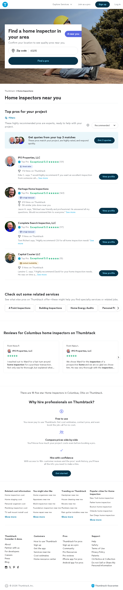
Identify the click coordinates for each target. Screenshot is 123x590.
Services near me (42, 552)
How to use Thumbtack (45, 541)
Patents (95, 555)
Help (94, 541)
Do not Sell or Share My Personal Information (103, 564)
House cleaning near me (72, 499)
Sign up (37, 545)
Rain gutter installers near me (75, 512)
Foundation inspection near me (47, 508)
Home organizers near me (44, 495)
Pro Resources (70, 552)
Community (68, 548)
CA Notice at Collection (103, 559)
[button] (23, 162)
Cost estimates (41, 555)
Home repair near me (42, 512)
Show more (10, 517)
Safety (95, 545)
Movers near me (68, 504)
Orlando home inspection (101, 511)
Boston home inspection (101, 507)
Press (7, 558)
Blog (7, 562)
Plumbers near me (69, 508)
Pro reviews (68, 555)
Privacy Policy (98, 552)
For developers (12, 551)
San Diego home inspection (102, 515)
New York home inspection (102, 498)
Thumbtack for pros (72, 541)
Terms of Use (98, 548)
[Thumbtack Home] (5, 4)
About (8, 544)
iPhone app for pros (72, 559)
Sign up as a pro (71, 545)
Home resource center (45, 559)
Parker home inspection (100, 502)
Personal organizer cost (15, 504)
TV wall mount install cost (16, 512)
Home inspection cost (15, 495)
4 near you (73, 33)
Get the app (40, 548)
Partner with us (12, 548)
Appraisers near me (41, 499)
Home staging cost (13, 499)
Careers (8, 555)
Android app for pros (73, 562)
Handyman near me (70, 495)
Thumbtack (10, 91)
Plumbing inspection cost (16, 508)
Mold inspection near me (44, 504)
